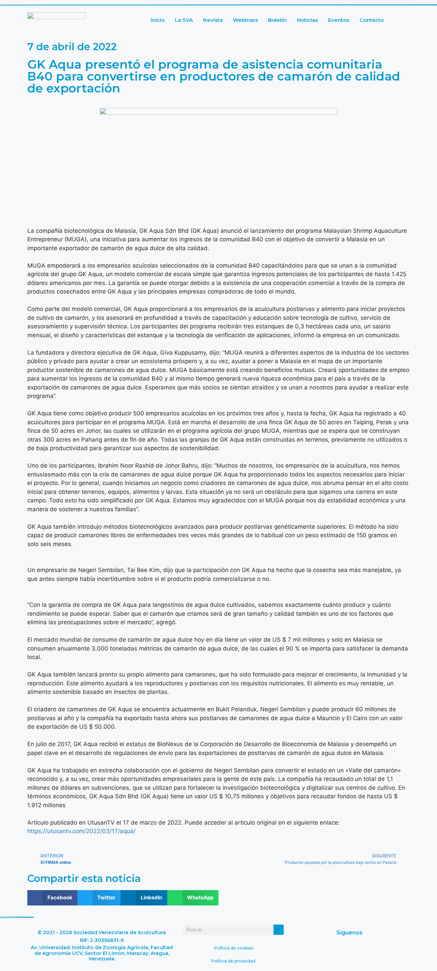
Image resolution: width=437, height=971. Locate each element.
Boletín (277, 20)
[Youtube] (359, 950)
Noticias (307, 20)
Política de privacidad (233, 960)
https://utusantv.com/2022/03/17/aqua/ (81, 831)
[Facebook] (318, 950)
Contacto (372, 20)
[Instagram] (380, 950)
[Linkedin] (339, 950)
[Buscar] (278, 930)
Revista (213, 20)
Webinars (245, 20)
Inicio (158, 20)
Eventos (338, 20)
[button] (52, 897)
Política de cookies (233, 948)
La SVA (184, 20)
